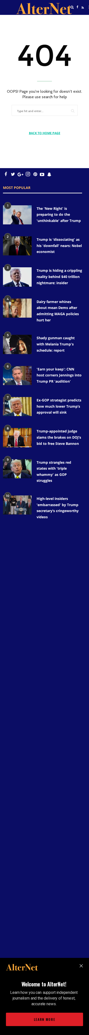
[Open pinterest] (35, 174)
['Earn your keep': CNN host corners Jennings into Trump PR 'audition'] (17, 375)
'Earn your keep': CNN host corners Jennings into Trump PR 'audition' (59, 375)
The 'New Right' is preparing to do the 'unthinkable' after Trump (59, 214)
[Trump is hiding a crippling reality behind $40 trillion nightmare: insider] (17, 276)
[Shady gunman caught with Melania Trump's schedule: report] (17, 344)
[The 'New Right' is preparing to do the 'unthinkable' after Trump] (17, 214)
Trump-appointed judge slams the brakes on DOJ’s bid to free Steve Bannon (59, 437)
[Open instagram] (28, 174)
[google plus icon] (20, 174)
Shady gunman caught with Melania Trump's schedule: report (56, 343)
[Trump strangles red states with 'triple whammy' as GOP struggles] (17, 468)
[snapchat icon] (49, 174)
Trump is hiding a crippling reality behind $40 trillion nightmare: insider (59, 276)
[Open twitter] (77, 20)
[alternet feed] (82, 13)
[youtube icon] (42, 174)
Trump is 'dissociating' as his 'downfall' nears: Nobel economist (59, 245)
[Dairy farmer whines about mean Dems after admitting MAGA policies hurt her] (17, 308)
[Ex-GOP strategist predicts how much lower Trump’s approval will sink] (17, 406)
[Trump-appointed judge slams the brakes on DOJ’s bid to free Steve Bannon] (17, 437)
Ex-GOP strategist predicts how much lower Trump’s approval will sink (59, 406)
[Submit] (72, 110)
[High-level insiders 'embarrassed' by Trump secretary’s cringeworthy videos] (17, 505)
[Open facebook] (77, 7)
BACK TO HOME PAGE (44, 133)
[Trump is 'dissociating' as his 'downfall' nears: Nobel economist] (17, 245)
